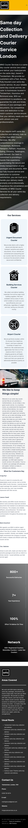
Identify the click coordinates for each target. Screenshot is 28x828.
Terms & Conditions (15, 821)
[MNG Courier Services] (4, 5)
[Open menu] (26, 5)
